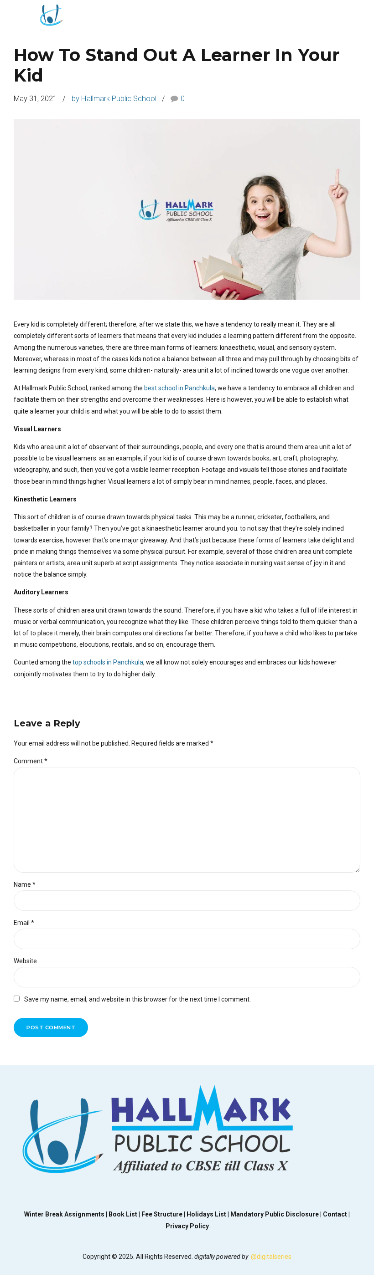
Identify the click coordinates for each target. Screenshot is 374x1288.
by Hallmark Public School (114, 98)
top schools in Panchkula (108, 662)
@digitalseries (271, 1256)
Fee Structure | (164, 1214)
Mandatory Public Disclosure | (276, 1214)
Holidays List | (208, 1214)
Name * (25, 884)
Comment (30, 761)
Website (25, 961)
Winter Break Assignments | (66, 1214)
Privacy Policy (187, 1226)
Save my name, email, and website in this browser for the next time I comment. (137, 999)
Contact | (336, 1214)
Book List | (125, 1214)
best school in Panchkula (179, 388)
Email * (24, 922)
